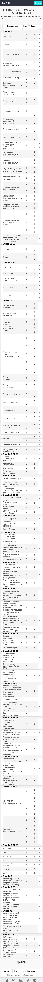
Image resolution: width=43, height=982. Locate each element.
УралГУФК (6, 3)
